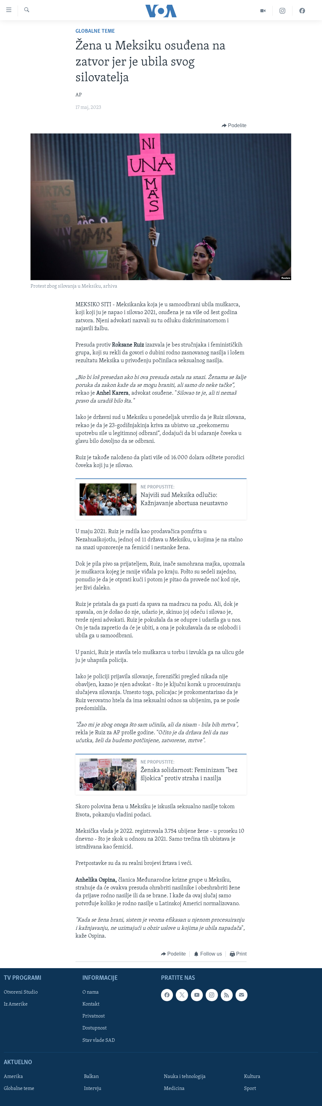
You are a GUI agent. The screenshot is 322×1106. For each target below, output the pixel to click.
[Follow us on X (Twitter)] (182, 995)
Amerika (13, 1076)
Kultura (252, 1076)
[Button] (234, 125)
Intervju (92, 1088)
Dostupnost (94, 1028)
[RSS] (227, 995)
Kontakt (90, 1004)
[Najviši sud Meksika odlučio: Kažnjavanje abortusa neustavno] (108, 499)
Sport (250, 1088)
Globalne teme (95, 31)
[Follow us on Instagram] (212, 995)
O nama (90, 992)
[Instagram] (282, 11)
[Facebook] (302, 11)
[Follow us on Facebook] (167, 995)
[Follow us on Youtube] (197, 995)
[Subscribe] (241, 995)
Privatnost (93, 1016)
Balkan (91, 1076)
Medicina (174, 1088)
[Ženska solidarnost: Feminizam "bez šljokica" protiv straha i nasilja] (108, 775)
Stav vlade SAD (98, 1040)
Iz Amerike (16, 1004)
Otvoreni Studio (21, 992)
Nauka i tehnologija (185, 1076)
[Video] (263, 11)
